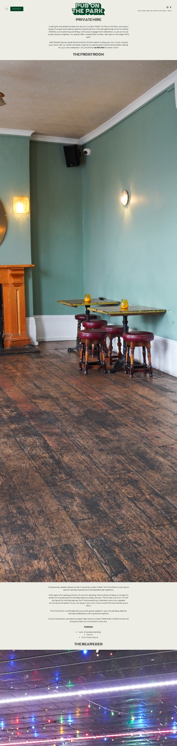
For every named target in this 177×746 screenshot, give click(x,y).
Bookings (17, 9)
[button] (173, 322)
